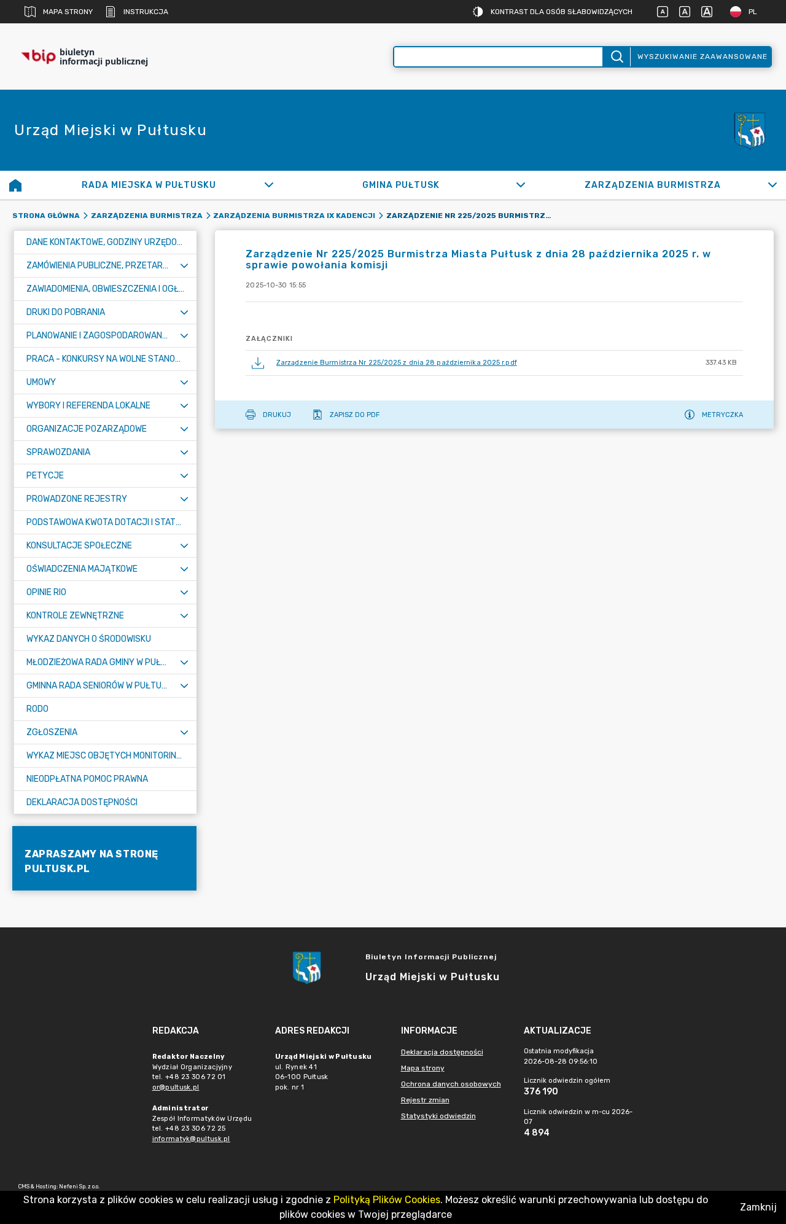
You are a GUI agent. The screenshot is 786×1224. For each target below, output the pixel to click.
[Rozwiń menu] (184, 265)
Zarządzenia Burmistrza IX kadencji (294, 215)
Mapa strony (68, 11)
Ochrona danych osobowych (451, 1084)
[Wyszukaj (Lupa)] (616, 56)
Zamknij (758, 1207)
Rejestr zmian (425, 1100)
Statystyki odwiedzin (438, 1116)
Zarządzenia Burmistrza (147, 215)
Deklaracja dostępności (442, 1052)
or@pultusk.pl (176, 1087)
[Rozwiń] (268, 185)
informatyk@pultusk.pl (191, 1139)
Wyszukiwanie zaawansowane (702, 56)
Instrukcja (145, 11)
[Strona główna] (15, 185)
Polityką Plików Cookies (386, 1200)
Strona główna (46, 215)
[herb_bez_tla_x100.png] (749, 130)
